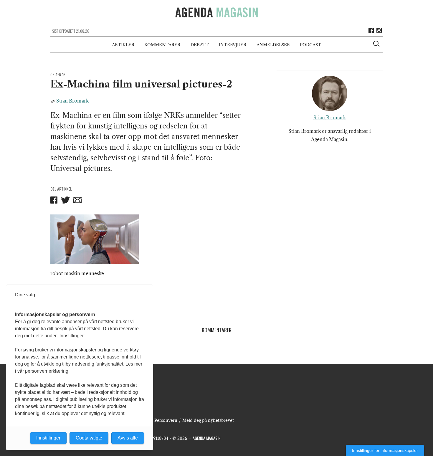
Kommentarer (162, 44)
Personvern (165, 420)
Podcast (310, 44)
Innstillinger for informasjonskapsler (385, 450)
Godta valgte (89, 437)
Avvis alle (128, 437)
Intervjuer (232, 44)
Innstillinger (48, 437)
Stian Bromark (72, 101)
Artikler (123, 44)
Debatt (200, 44)
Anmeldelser (273, 44)
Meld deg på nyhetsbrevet (208, 420)
